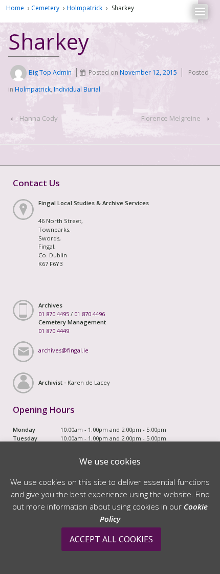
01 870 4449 (53, 331)
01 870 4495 (53, 314)
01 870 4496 (89, 314)
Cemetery (45, 8)
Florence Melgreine (171, 118)
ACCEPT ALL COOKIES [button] (111, 539)
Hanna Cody (38, 118)
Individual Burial (77, 89)
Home (15, 8)
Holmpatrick (84, 8)
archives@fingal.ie (63, 350)
